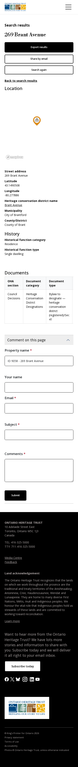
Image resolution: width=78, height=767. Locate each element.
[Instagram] (24, 679)
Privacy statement (14, 737)
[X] (12, 679)
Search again (39, 70)
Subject (11, 424)
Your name (13, 377)
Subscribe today (22, 666)
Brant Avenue (13, 205)
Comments (14, 453)
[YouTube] (37, 679)
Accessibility (11, 746)
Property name (17, 350)
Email (9, 398)
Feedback (11, 562)
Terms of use (12, 741)
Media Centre (13, 558)
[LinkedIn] (32, 679)
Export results (39, 47)
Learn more (12, 621)
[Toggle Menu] (68, 7)
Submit (15, 495)
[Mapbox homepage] (14, 157)
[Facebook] (7, 679)
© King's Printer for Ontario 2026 (22, 733)
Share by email (39, 58)
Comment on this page (26, 339)
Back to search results (21, 81)
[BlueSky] (18, 679)
